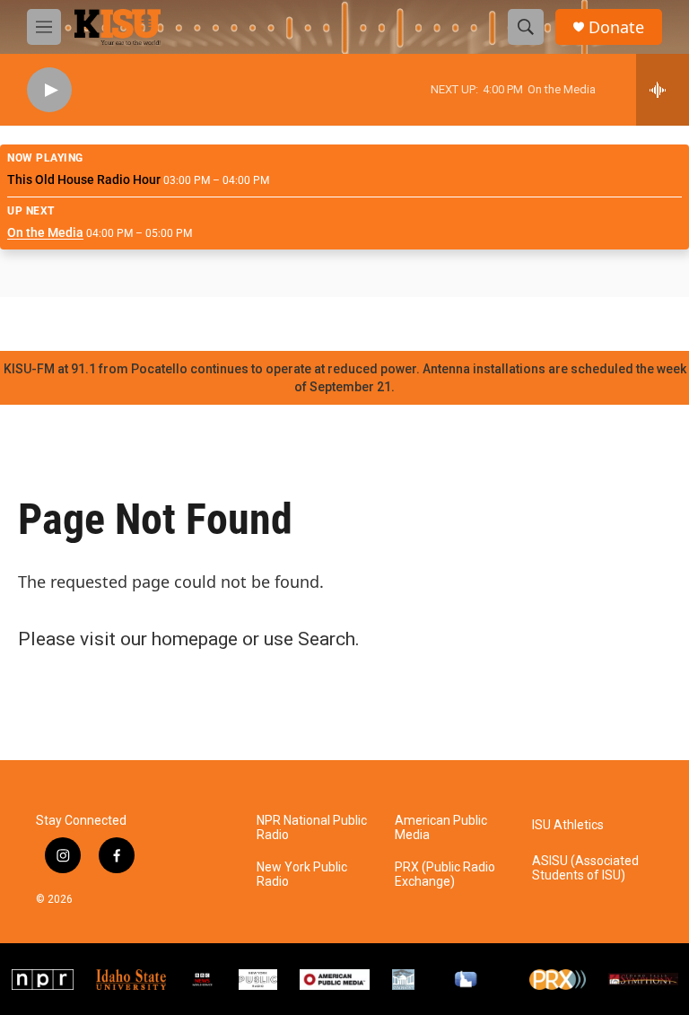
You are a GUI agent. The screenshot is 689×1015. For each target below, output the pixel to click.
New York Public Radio (302, 874)
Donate (616, 27)
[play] (49, 90)
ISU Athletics (568, 825)
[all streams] (662, 90)
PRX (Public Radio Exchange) (445, 874)
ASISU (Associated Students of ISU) (585, 868)
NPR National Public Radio (312, 828)
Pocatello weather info (287, 324)
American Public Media (441, 828)
